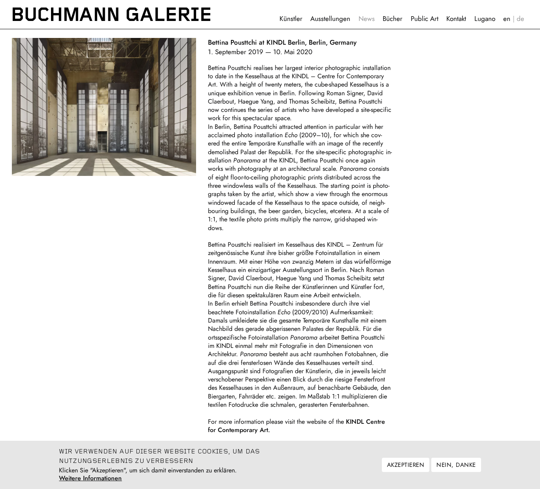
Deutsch (520, 18)
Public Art (424, 18)
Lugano (484, 18)
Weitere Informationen (90, 478)
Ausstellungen (330, 18)
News (367, 18)
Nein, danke (456, 465)
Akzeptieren (405, 465)
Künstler (290, 18)
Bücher (392, 18)
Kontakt (456, 18)
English (506, 18)
